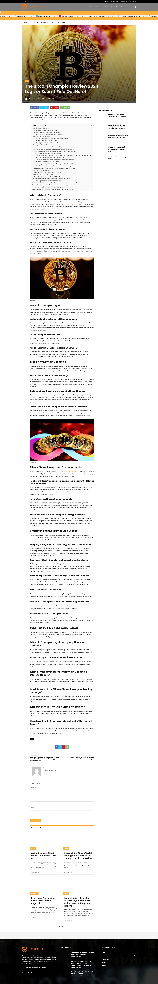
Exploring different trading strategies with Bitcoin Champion (55, 149)
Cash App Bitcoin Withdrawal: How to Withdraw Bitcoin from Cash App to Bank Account (44, 759)
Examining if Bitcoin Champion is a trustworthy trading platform (56, 166)
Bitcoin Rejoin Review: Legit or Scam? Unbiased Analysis (80, 758)
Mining (33, 848)
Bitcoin (75, 113)
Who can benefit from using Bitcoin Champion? (48, 187)
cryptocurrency (56, 113)
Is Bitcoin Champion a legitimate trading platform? (49, 172)
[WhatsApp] (67, 747)
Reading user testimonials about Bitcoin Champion (52, 143)
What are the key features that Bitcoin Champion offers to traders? (55, 183)
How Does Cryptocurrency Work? (117, 158)
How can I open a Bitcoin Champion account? (47, 181)
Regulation (34, 893)
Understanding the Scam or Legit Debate (46, 162)
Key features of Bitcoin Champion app (47, 132)
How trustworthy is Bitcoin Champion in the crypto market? (55, 160)
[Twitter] (28, 2)
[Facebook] (23, 2)
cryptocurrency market (71, 204)
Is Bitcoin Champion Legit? (41, 136)
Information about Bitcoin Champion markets (50, 157)
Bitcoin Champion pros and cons (46, 141)
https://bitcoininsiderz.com (49, 770)
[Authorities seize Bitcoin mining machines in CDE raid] (45, 841)
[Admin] (26, 99)
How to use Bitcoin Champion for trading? (48, 147)
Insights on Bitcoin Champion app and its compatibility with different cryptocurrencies (64, 155)
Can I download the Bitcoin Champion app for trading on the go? (54, 185)
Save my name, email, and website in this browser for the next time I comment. (55, 816)
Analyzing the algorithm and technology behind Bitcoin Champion (57, 164)
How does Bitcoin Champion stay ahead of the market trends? (53, 189)
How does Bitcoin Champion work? (46, 130)
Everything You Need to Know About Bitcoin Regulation (43, 901)
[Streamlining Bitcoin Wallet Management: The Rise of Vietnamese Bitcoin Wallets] (78, 841)
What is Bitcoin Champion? (41, 128)
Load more (61, 926)
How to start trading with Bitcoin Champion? (49, 134)
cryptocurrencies (71, 472)
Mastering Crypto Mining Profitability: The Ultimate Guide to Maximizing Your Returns (77, 902)
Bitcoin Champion (39, 739)
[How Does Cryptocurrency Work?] (102, 159)
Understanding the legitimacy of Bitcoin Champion (51, 139)
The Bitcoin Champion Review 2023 (55, 739)
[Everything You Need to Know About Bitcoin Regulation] (45, 886)
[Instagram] (25, 2)
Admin (31, 99)
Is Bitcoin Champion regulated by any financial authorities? (52, 179)
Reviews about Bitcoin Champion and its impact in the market (56, 151)
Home (23, 22)
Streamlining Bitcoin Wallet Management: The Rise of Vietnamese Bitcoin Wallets (78, 856)
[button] (132, 7)
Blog (27, 22)
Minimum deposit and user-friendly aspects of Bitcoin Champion (56, 168)
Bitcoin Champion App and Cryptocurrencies (47, 153)
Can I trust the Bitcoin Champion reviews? (46, 176)
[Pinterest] (64, 747)
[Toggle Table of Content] (90, 125)
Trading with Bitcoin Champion (43, 145)
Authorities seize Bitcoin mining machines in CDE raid (43, 856)
